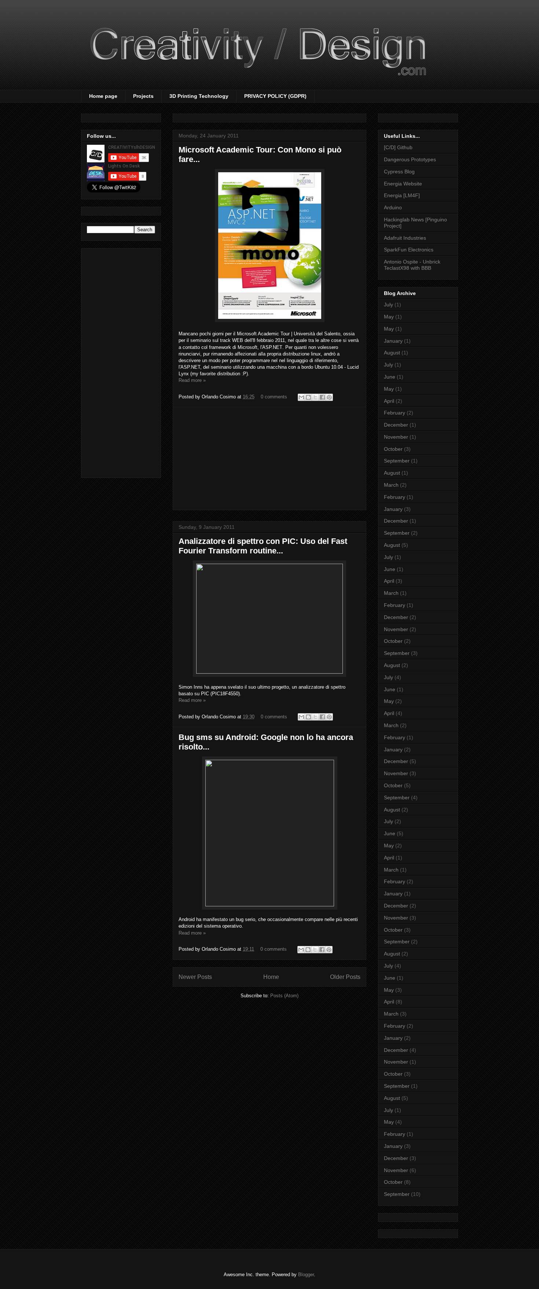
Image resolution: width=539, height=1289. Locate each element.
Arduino (393, 207)
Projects (143, 96)
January (393, 341)
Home (271, 977)
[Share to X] (315, 397)
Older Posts (345, 977)
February (394, 413)
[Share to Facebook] (322, 397)
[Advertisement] (269, 458)
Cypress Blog (399, 171)
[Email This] (301, 397)
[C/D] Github (398, 147)
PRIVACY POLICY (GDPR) (275, 96)
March (391, 485)
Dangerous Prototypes (410, 159)
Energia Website (403, 184)
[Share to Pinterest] (329, 397)
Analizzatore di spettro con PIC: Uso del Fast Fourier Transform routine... (263, 546)
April (389, 401)
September (397, 461)
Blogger (306, 1274)
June (389, 377)
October (393, 449)
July (388, 304)
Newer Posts (195, 977)
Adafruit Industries (405, 238)
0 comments (274, 396)
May (389, 317)
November (396, 437)
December (396, 425)
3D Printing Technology (198, 96)
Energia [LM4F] (402, 195)
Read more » (192, 380)
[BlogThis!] (308, 397)
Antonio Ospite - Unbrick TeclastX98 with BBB (412, 265)
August (392, 353)
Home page (103, 96)
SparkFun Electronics (408, 250)
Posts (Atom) (284, 995)
